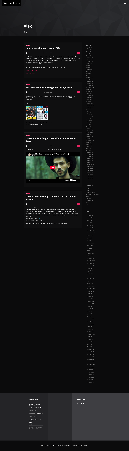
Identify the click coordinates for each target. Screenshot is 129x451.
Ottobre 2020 (89, 85)
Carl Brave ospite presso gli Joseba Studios (36, 414)
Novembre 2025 (90, 61)
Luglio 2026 (89, 48)
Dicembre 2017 (89, 117)
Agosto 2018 (89, 109)
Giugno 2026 (89, 50)
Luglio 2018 (89, 111)
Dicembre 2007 (89, 166)
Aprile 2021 (88, 73)
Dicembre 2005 (89, 168)
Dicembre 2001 (89, 176)
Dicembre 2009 (89, 162)
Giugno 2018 (89, 113)
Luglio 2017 (89, 121)
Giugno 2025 (89, 63)
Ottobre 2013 (89, 156)
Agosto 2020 (89, 89)
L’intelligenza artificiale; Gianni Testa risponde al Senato (35, 421)
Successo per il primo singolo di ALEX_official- (49, 87)
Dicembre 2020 (89, 81)
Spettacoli (88, 202)
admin (29, 53)
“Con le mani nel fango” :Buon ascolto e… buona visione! (51, 198)
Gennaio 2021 (89, 79)
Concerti (88, 188)
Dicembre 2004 (89, 170)
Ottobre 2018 (89, 107)
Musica (27, 45)
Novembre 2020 (90, 83)
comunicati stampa (31, 70)
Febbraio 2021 (89, 77)
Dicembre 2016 (89, 132)
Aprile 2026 (88, 53)
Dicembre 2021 (89, 69)
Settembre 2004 (90, 172)
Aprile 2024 (88, 67)
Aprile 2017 (88, 124)
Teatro (87, 204)
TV (86, 206)
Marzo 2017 (89, 126)
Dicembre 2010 (89, 160)
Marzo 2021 (89, 75)
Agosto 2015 (89, 142)
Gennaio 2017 (89, 130)
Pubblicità (88, 198)
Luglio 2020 (89, 91)
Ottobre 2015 (89, 138)
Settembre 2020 (90, 87)
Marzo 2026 (89, 55)
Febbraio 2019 (89, 103)
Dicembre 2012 (89, 158)
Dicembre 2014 (89, 152)
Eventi (87, 190)
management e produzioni (92, 194)
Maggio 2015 (89, 148)
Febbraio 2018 (89, 115)
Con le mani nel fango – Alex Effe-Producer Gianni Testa (51, 140)
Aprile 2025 (88, 65)
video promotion (30, 73)
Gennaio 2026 (89, 59)
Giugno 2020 (89, 93)
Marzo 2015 (89, 150)
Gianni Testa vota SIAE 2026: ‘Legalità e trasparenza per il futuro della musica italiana (35, 406)
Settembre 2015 (90, 140)
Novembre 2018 (90, 105)
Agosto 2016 (89, 134)
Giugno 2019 (89, 99)
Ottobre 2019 (89, 97)
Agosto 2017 (89, 119)
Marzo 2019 (89, 101)
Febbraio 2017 (89, 128)
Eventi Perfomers (90, 192)
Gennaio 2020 (89, 95)
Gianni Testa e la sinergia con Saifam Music (35, 427)
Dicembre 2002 (89, 174)
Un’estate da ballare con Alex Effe (43, 48)
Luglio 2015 (89, 144)
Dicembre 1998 (89, 178)
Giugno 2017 (89, 123)
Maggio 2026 (89, 52)
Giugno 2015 (89, 146)
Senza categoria (90, 200)
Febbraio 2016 (89, 136)
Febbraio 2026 (89, 57)
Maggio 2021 (89, 71)
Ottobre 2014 (89, 154)
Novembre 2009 (90, 164)
